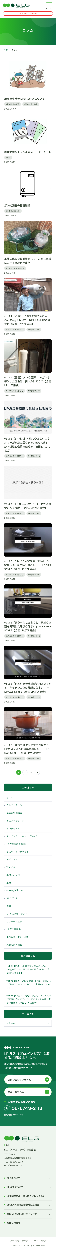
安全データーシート (16, 805)
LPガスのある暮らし (16, 844)
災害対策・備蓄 (14, 944)
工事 (8, 882)
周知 (8, 905)
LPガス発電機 (13, 929)
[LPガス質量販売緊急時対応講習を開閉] (50, 1205)
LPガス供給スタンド (16, 913)
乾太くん (10, 867)
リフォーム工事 (14, 921)
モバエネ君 (12, 859)
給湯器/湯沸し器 (14, 890)
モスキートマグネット (17, 851)
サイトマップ (40, 1240)
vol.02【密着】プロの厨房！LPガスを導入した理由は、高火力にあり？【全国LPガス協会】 (29, 984)
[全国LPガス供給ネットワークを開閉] (50, 1214)
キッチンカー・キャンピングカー (23, 836)
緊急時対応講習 (14, 812)
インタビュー (13, 828)
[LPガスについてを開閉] (50, 1187)
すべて (9, 797)
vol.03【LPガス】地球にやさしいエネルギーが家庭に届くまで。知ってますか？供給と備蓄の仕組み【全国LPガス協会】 (29, 999)
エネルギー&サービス (17, 936)
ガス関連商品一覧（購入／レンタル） (26, 1196)
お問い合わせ (13, 1222)
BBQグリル (12, 898)
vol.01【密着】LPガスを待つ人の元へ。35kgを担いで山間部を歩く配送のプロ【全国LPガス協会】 (28, 969)
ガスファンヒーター (16, 820)
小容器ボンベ (13, 874)
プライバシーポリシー (20, 1240)
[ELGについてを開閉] (50, 1178)
